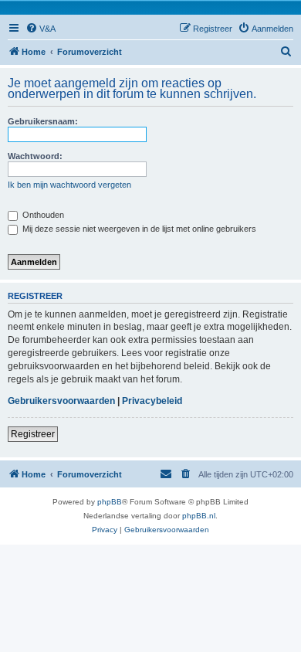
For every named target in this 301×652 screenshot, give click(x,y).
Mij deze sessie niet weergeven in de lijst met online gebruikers (138, 228)
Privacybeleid (152, 401)
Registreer (33, 434)
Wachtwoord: (35, 156)
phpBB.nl (198, 515)
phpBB (109, 501)
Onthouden (42, 214)
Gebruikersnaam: (43, 121)
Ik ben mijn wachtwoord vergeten (69, 184)
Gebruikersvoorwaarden (61, 401)
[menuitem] (40, 28)
